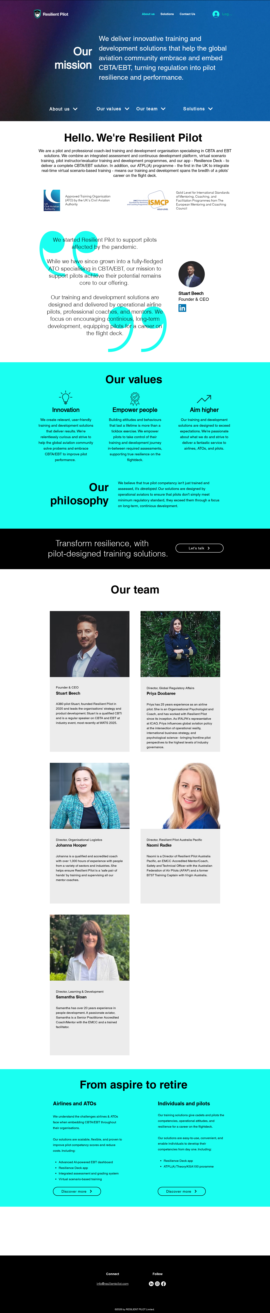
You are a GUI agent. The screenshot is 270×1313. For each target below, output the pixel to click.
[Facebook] (163, 1283)
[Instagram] (157, 1283)
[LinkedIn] (182, 308)
